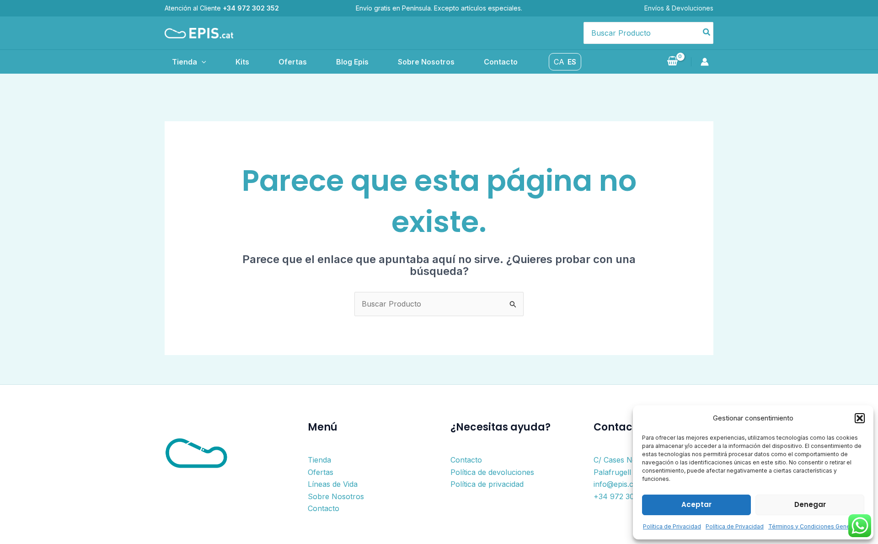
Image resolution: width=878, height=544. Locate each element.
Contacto (501, 61)
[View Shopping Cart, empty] (672, 62)
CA (559, 61)
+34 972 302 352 (623, 496)
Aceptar (696, 504)
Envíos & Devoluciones (678, 8)
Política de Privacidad (672, 526)
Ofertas (292, 61)
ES (571, 61)
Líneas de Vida (333, 484)
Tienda (184, 61)
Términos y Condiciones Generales (815, 526)
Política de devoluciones (492, 472)
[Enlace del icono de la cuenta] (707, 62)
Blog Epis (352, 61)
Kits (242, 61)
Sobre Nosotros (426, 61)
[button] (859, 418)
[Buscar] (707, 32)
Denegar (810, 504)
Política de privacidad (487, 484)
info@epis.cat (617, 484)
